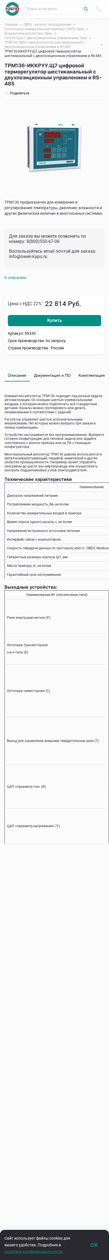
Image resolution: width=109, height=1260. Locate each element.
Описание (17, 375)
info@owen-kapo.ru (28, 256)
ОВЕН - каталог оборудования (47, 25)
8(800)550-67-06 (43, 241)
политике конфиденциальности (33, 1251)
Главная (11, 25)
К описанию (15, 277)
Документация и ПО (52, 375)
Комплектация (92, 375)
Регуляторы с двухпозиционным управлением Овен (45, 38)
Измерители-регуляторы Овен (28, 33)
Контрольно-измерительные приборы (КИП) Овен (44, 29)
